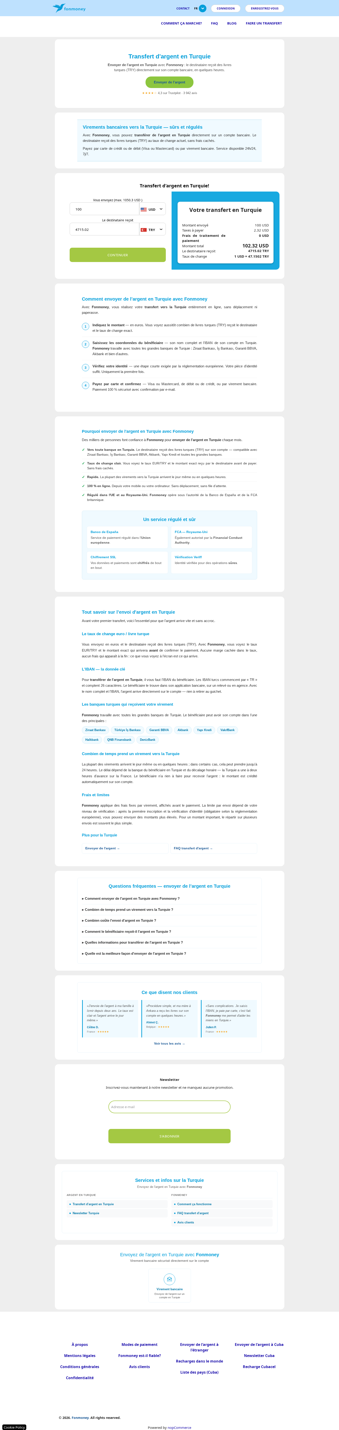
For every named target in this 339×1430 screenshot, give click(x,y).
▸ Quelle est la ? (134, 953)
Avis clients (139, 1366)
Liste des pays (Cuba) (199, 1372)
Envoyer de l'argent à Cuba (259, 1344)
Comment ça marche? (181, 23)
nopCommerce (179, 1427)
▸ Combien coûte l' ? (119, 920)
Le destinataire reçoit (117, 220)
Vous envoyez (117, 200)
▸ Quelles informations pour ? (132, 942)
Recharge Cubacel (259, 1366)
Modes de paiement (140, 1344)
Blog (232, 23)
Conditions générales (79, 1366)
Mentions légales (79, 1355)
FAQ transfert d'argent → (193, 848)
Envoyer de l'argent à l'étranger (199, 1347)
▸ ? (127, 910)
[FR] (202, 10)
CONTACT (183, 8)
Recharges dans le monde (199, 1361)
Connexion (226, 8)
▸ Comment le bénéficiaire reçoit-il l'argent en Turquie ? (126, 931)
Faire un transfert (264, 23)
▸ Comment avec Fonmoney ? (131, 898)
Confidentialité (80, 1377)
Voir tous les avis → (169, 1043)
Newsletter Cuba (259, 1355)
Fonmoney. (80, 1417)
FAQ (214, 23)
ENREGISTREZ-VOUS (265, 8)
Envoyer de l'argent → (102, 848)
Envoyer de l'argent (169, 82)
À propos (80, 1344)
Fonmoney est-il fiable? (139, 1355)
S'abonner (169, 1136)
